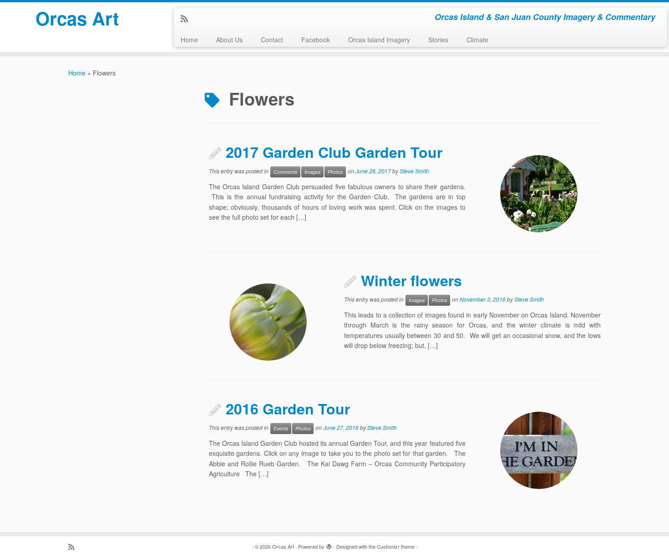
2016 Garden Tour (288, 408)
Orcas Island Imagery (379, 39)
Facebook (315, 39)
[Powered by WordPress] (329, 544)
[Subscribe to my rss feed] (187, 18)
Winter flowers (411, 280)
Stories (438, 39)
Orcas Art (77, 18)
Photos (335, 171)
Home (189, 39)
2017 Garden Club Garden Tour (334, 151)
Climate (477, 39)
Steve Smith (414, 171)
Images (312, 171)
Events (281, 428)
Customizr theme (396, 546)
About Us (229, 39)
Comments (285, 171)
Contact (272, 39)
